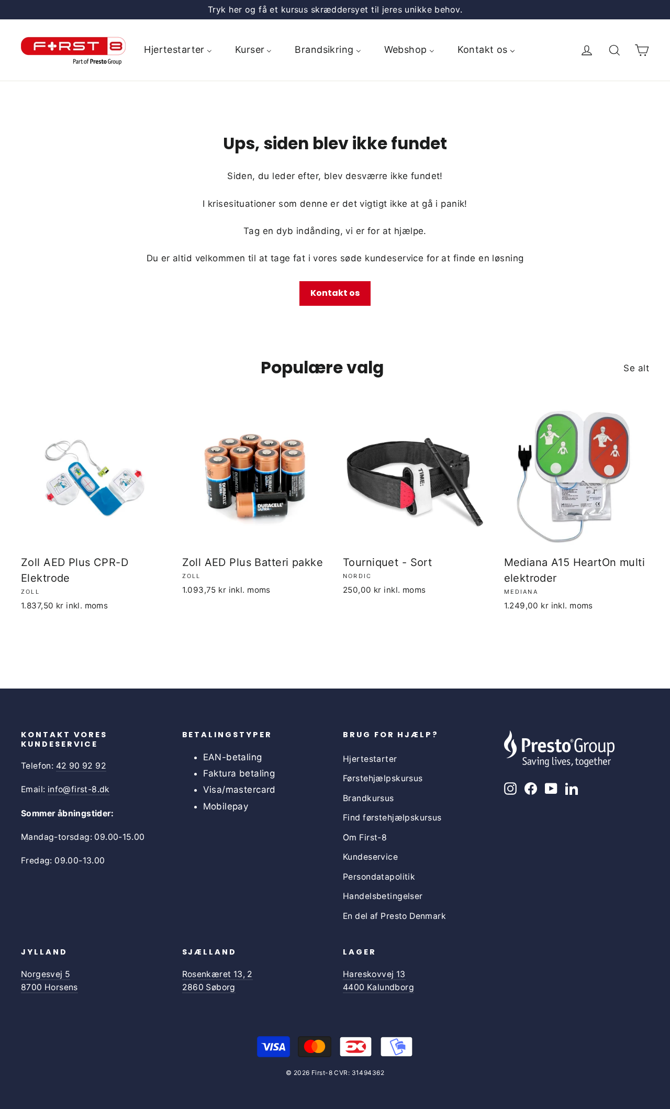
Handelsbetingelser (383, 896)
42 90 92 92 (81, 766)
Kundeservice (370, 857)
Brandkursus (368, 798)
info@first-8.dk (79, 789)
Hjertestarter (370, 759)
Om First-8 (365, 837)
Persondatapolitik (379, 877)
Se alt (636, 368)
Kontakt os (335, 293)
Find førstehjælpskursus (392, 818)
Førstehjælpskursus (383, 778)
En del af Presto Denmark (394, 916)
